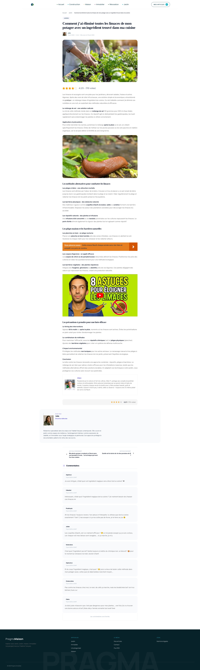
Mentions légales (162, 641)
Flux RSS (117, 648)
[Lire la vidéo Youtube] (100, 295)
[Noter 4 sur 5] (119, 402)
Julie (69, 33)
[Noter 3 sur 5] (116, 402)
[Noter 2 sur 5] (114, 402)
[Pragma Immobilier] (32, 4)
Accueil (61, 4)
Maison (88, 4)
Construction (74, 4)
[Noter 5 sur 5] (121, 402)
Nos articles (160, 4)
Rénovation (114, 4)
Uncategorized (76, 648)
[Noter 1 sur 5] (112, 402)
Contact (116, 645)
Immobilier (100, 4)
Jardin (126, 4)
